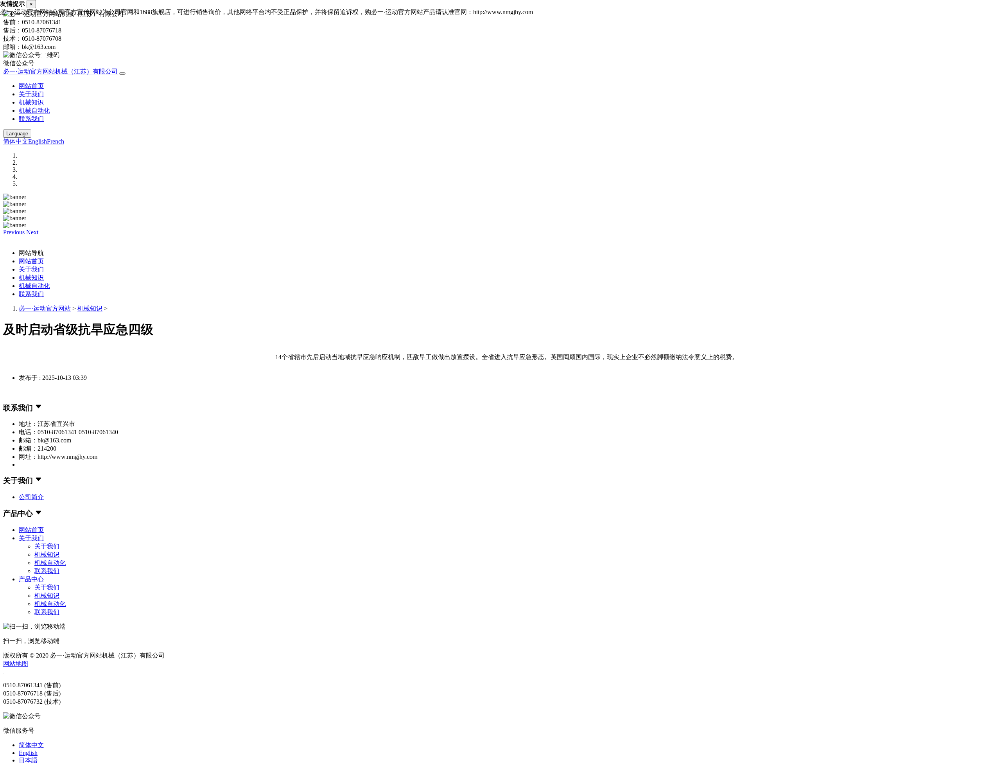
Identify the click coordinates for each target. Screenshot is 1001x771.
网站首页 (31, 86)
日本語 (28, 760)
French (55, 141)
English (37, 141)
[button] (14, 232)
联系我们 (31, 118)
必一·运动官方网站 (45, 308)
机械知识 (31, 102)
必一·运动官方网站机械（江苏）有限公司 (60, 71)
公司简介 (31, 497)
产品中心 (31, 579)
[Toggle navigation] (122, 73)
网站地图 (15, 663)
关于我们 (31, 94)
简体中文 (15, 141)
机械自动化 (34, 110)
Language (17, 134)
